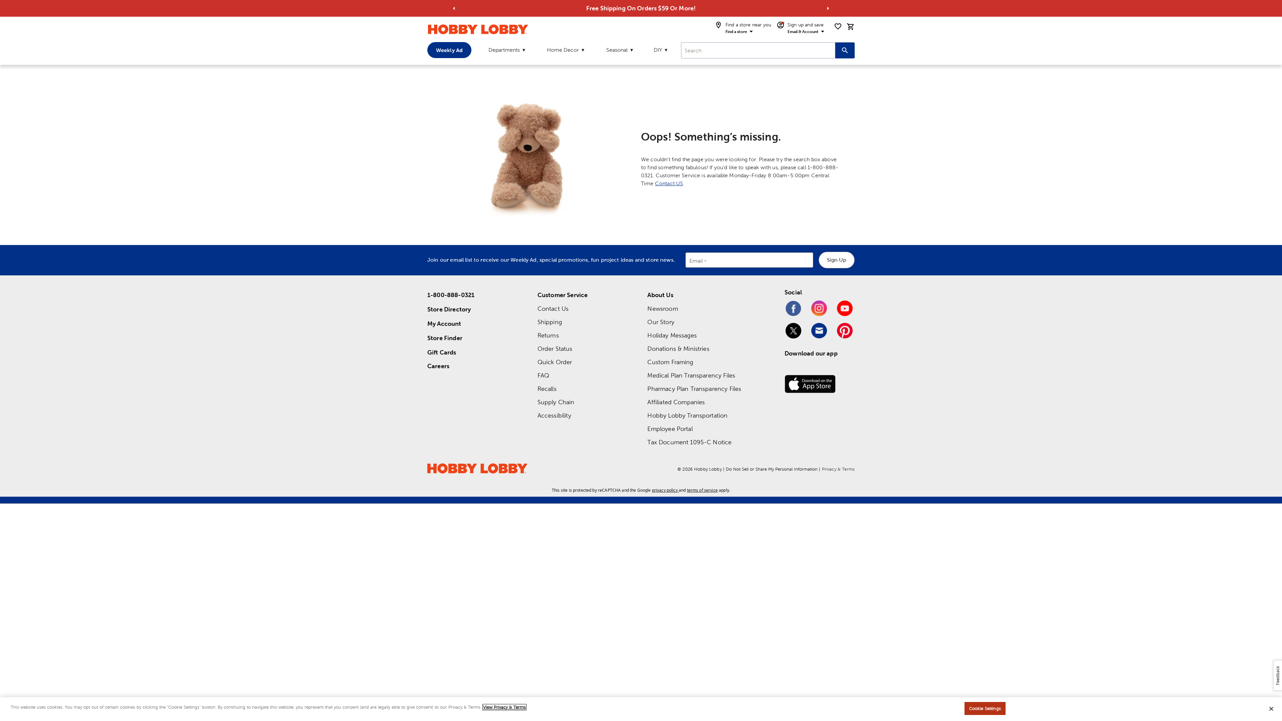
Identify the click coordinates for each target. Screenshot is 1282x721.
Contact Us (553, 308)
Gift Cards (441, 352)
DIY (658, 50)
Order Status (555, 348)
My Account (444, 323)
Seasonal (617, 50)
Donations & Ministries (678, 348)
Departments (504, 50)
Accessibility (554, 415)
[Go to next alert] (828, 8)
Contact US (669, 183)
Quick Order (555, 362)
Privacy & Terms (838, 469)
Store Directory (449, 309)
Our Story (660, 321)
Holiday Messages (671, 335)
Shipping (550, 321)
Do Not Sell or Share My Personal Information (772, 469)
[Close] (1271, 708)
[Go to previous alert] (454, 8)
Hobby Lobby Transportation (687, 415)
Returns (548, 335)
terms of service (702, 490)
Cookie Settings (985, 708)
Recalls (547, 388)
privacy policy (665, 490)
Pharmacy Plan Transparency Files (694, 388)
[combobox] (758, 50)
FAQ (543, 375)
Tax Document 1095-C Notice (689, 442)
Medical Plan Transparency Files (691, 375)
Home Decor (563, 50)
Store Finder (444, 337)
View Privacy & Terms (504, 707)
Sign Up (836, 260)
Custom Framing (670, 362)
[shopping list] (838, 26)
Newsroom (662, 308)
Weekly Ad (449, 50)
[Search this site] (845, 50)
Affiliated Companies (676, 402)
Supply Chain (556, 402)
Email (696, 261)
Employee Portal (669, 428)
